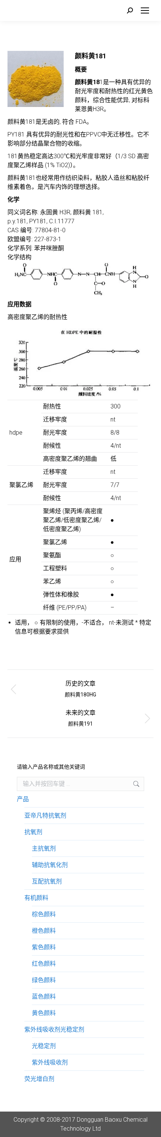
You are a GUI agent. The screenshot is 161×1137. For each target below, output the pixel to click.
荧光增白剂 (39, 1078)
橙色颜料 (44, 930)
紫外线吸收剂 (50, 1062)
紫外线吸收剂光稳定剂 (54, 1029)
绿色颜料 (44, 980)
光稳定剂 (44, 1045)
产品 (23, 799)
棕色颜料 (44, 914)
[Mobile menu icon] (144, 10)
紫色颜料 (44, 947)
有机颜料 (36, 897)
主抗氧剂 (44, 848)
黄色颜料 (44, 1013)
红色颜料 (44, 963)
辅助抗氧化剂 (50, 864)
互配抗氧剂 (47, 881)
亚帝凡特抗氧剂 (45, 815)
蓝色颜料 (44, 996)
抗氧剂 (33, 832)
